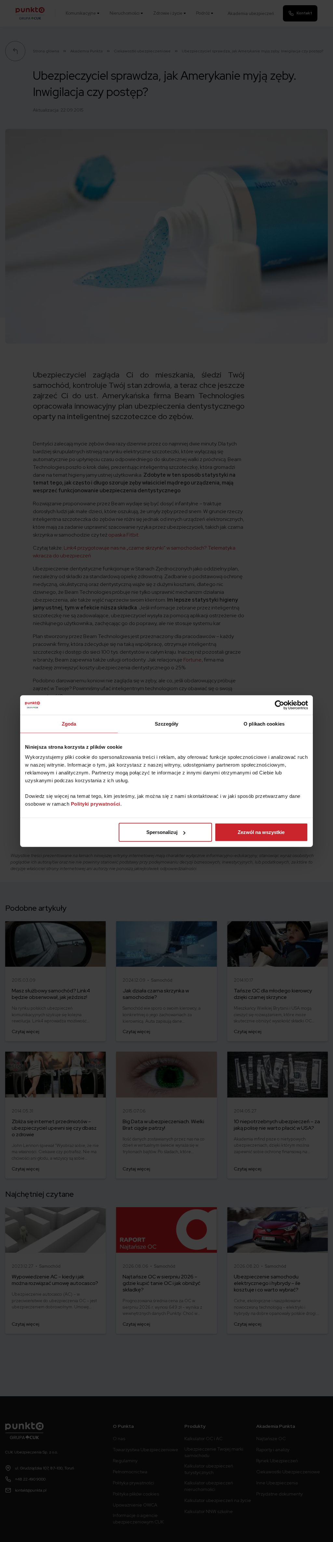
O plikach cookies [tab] (264, 723)
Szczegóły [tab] (167, 723)
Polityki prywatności (95, 804)
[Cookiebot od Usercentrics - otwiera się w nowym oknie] (279, 705)
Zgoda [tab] (69, 723)
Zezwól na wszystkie (261, 832)
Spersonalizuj (162, 832)
